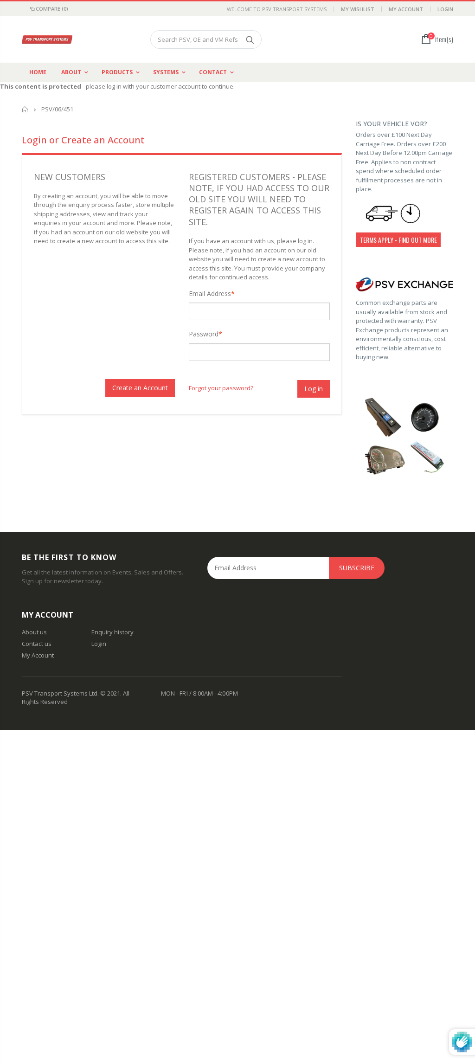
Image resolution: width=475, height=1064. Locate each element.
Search (249, 39)
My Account (406, 9)
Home (25, 109)
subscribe (356, 567)
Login (445, 9)
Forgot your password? (221, 388)
